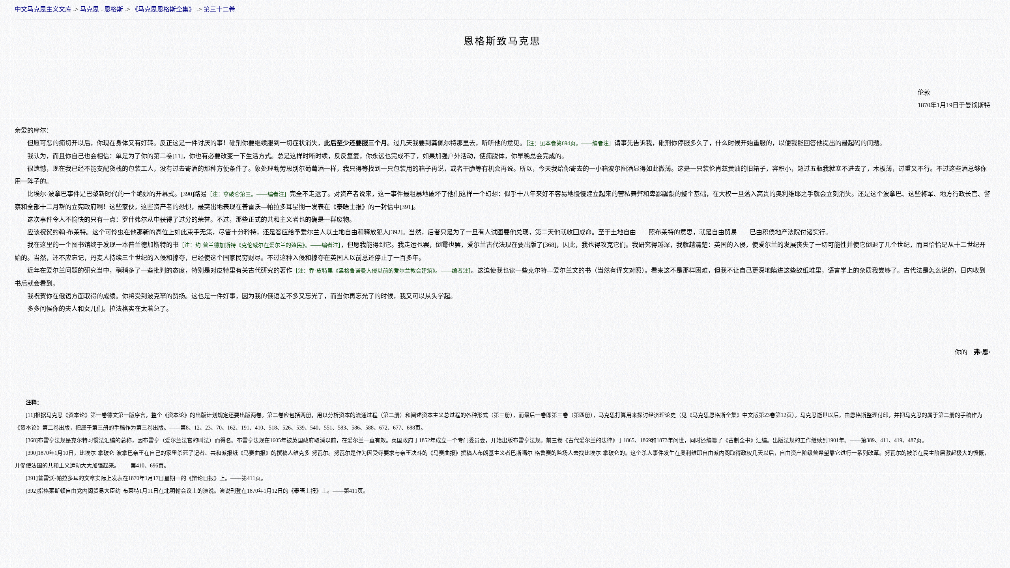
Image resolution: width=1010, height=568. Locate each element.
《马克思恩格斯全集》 (163, 9)
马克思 (89, 9)
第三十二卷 (219, 9)
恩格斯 (113, 9)
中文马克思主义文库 (43, 9)
